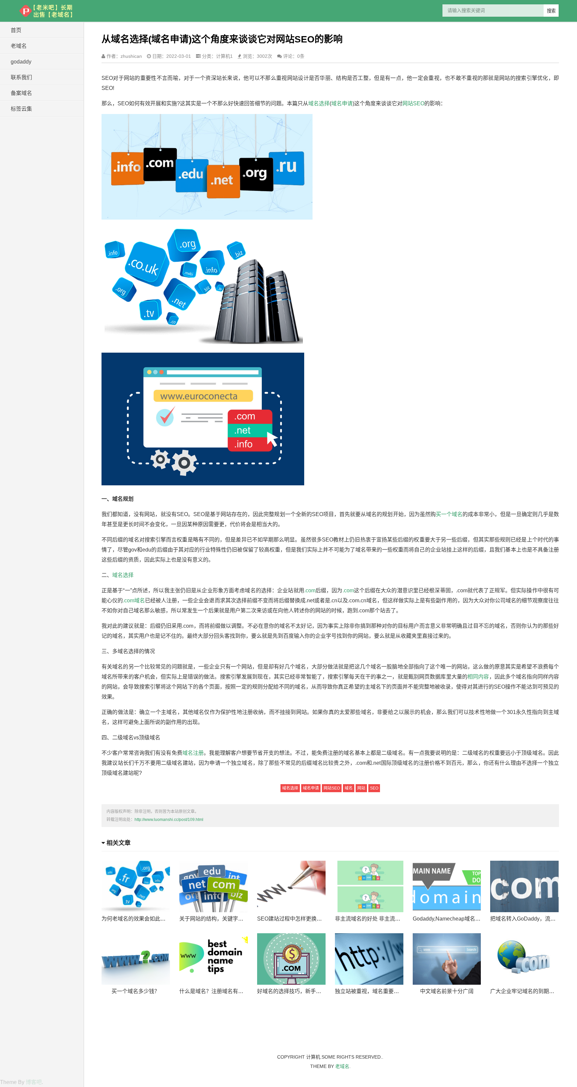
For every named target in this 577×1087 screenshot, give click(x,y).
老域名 (19, 46)
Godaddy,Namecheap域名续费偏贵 (455, 919)
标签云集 (21, 109)
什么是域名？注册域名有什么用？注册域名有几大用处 (243, 991)
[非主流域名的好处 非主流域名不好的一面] (369, 886)
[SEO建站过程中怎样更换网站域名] (291, 886)
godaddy (21, 62)
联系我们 (21, 77)
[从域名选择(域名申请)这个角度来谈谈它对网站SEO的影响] (46, 10)
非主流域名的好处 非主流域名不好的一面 (383, 919)
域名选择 (319, 103)
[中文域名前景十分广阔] (447, 959)
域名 (349, 788)
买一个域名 (449, 514)
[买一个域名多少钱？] (136, 959)
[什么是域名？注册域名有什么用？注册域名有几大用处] (213, 959)
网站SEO (413, 103)
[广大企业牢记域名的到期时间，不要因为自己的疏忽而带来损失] (524, 959)
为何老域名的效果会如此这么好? (140, 919)
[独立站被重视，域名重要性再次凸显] (369, 959)
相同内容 (478, 677)
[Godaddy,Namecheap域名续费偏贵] (447, 886)
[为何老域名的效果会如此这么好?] (136, 886)
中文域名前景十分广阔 (446, 991)
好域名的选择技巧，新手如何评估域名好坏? (309, 991)
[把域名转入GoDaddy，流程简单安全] (524, 886)
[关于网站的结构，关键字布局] (213, 886)
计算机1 (224, 56)
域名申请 (342, 103)
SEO (374, 788)
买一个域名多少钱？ (136, 991)
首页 (16, 30)
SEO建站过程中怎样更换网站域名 (297, 919)
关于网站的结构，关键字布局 (214, 919)
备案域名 (21, 93)
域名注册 (193, 753)
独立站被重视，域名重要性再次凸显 (377, 991)
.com (310, 590)
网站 (361, 788)
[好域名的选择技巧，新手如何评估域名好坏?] (291, 959)
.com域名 (134, 600)
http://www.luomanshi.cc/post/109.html (169, 819)
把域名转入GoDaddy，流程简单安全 (533, 919)
